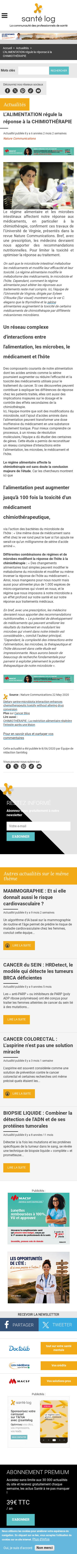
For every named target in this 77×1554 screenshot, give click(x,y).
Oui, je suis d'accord (17, 1548)
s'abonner (20, 1520)
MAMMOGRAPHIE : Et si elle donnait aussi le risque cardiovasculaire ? (34, 897)
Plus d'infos (40, 1539)
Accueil (7, 48)
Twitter (15, 90)
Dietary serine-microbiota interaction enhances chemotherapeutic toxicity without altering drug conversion (33, 705)
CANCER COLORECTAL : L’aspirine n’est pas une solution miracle (38, 1045)
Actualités (22, 48)
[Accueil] (38, 8)
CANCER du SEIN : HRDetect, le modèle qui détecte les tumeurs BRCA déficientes (38, 971)
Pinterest (22, 90)
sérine (51, 302)
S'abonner (20, 837)
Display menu (4, 15)
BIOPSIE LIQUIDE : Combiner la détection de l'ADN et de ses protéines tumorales (37, 1119)
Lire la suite (22, 945)
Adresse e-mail (18, 819)
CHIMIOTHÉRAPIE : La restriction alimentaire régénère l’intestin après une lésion (37, 723)
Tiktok (30, 90)
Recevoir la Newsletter (38, 1314)
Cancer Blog (22, 713)
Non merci (45, 1547)
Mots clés (8, 70)
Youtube (39, 766)
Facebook (7, 90)
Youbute (38, 90)
